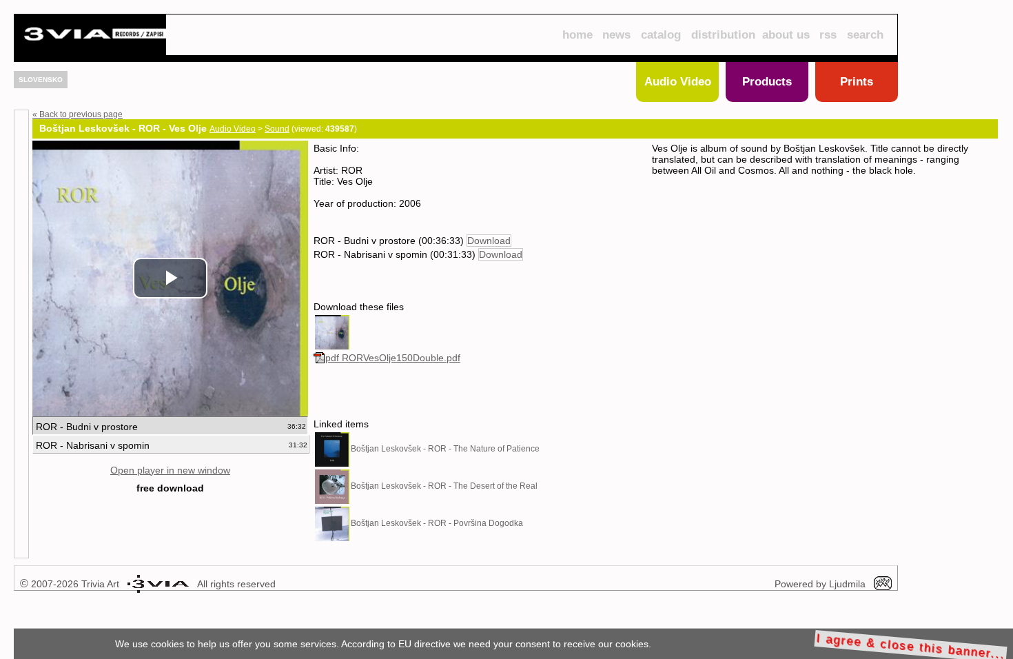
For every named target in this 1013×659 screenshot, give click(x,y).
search (865, 34)
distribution (723, 34)
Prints (856, 81)
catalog (661, 34)
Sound (277, 129)
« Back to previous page (77, 114)
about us (786, 34)
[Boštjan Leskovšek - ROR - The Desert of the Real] (332, 486)
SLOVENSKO (41, 79)
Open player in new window (170, 470)
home (577, 34)
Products (767, 81)
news (616, 34)
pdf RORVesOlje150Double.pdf (392, 357)
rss (828, 34)
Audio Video (677, 81)
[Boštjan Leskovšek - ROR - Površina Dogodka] (332, 523)
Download (489, 240)
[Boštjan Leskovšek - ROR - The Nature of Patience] (332, 449)
